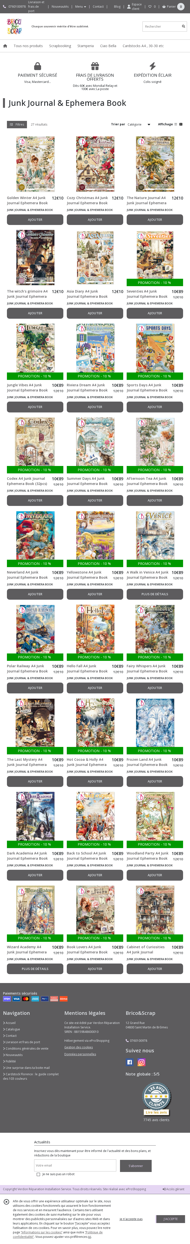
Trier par (118, 124)
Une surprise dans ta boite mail (27, 1068)
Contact (98, 6)
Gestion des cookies (78, 1047)
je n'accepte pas (131, 1219)
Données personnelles (80, 1054)
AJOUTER (35, 219)
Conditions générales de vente (26, 1048)
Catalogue (12, 1029)
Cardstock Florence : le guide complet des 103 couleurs (31, 1076)
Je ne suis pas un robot (58, 1174)
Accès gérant (175, 1189)
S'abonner (136, 1166)
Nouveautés (14, 1055)
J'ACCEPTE (171, 1219)
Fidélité (10, 1061)
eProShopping (136, 1189)
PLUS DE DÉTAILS (155, 594)
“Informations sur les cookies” (41, 1232)
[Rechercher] (183, 26)
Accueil (10, 1023)
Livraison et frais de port (22, 1042)
